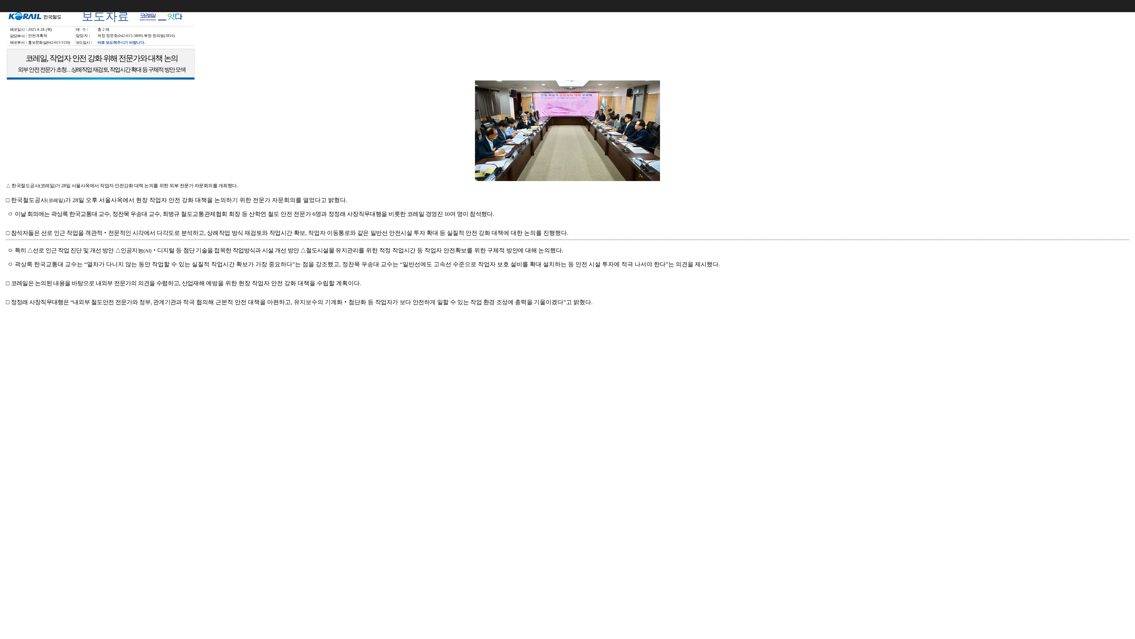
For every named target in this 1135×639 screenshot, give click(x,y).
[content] (567, 319)
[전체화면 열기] (1117, 6)
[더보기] (1129, 6)
